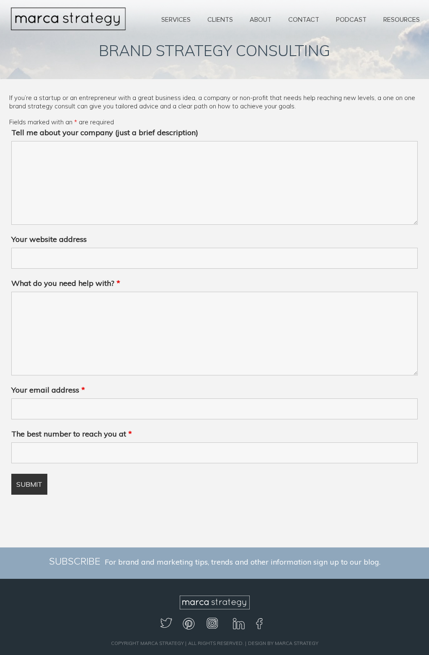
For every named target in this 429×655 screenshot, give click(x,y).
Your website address (49, 239)
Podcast (351, 19)
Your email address (48, 390)
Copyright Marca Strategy (147, 643)
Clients (220, 19)
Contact (303, 19)
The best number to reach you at (71, 434)
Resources (401, 19)
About (260, 19)
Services (176, 19)
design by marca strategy (283, 643)
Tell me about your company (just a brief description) (104, 132)
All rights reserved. (216, 643)
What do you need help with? (65, 283)
